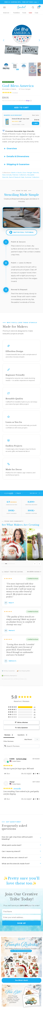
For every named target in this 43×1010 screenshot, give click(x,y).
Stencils (6, 13)
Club (36, 13)
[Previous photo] (35, 564)
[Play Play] (21, 40)
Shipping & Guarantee (18, 164)
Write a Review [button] (22, 722)
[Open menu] (4, 7)
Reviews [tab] (7, 735)
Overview (12, 148)
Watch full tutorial (23, 232)
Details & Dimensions (18, 156)
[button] (34, 773)
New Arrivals (7, 175)
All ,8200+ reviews (33, 571)
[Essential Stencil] (21, 7)
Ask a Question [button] (22, 728)
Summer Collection (32, 177)
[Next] (39, 40)
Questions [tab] (21, 735)
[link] (21, 957)
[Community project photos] (21, 547)
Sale (30, 13)
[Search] (33, 7)
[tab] (4, 563)
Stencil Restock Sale (16, 177)
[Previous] (4, 40)
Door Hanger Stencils (30, 172)
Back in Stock (16, 172)
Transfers (16, 13)
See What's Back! (21, 980)
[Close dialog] (41, 938)
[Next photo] (39, 564)
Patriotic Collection (19, 175)
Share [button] (8, 773)
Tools (24, 13)
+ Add (35, 123)
